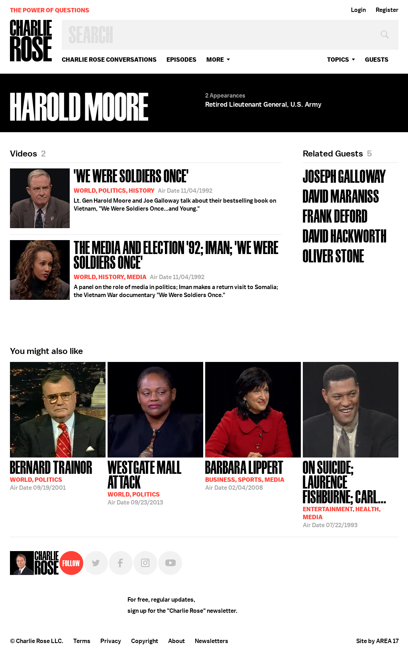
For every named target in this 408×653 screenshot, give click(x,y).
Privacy (110, 641)
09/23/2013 (145, 481)
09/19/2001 (51, 474)
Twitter (96, 563)
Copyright (144, 641)
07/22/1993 (344, 493)
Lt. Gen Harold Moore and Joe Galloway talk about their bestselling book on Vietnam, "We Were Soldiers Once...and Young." (175, 189)
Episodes (181, 59)
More (215, 59)
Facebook (121, 563)
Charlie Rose (31, 41)
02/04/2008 (244, 474)
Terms (81, 641)
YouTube (170, 563)
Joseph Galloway (344, 175)
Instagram (145, 563)
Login (358, 10)
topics (338, 59)
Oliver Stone (333, 255)
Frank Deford (335, 215)
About (176, 641)
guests (376, 59)
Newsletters (211, 641)
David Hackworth (344, 235)
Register (387, 10)
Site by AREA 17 (377, 641)
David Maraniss (341, 195)
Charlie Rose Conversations (109, 59)
